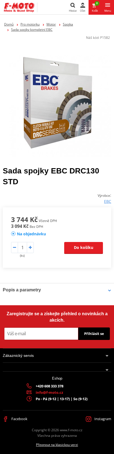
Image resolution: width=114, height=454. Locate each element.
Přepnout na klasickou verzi (57, 444)
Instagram (102, 418)
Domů (9, 24)
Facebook (19, 418)
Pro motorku (30, 24)
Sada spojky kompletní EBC (32, 29)
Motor (51, 24)
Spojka (68, 24)
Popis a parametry (22, 289)
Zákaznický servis (18, 355)
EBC (107, 201)
